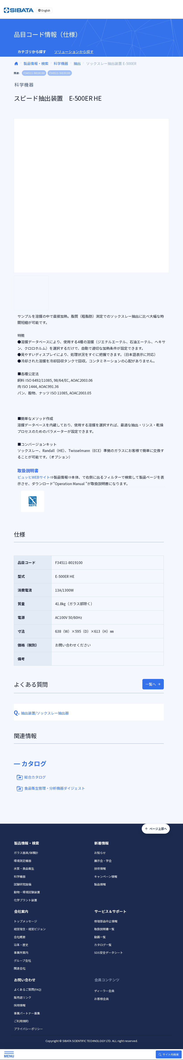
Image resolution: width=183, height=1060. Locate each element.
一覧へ (150, 684)
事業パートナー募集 (27, 1013)
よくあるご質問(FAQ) (27, 989)
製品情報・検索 (35, 63)
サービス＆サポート (110, 911)
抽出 (77, 63)
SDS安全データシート (108, 952)
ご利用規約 (21, 1021)
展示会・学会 (103, 861)
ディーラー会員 (104, 991)
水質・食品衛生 (24, 868)
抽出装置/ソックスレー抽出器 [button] (41, 713)
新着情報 (101, 843)
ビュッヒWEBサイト (33, 477)
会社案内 (21, 911)
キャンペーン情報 (105, 876)
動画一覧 (100, 937)
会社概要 (19, 937)
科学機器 (61, 63)
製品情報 (100, 884)
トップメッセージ (25, 921)
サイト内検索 (171, 1054)
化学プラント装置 (25, 900)
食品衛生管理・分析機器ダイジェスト (54, 788)
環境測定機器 (22, 861)
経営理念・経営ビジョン (30, 929)
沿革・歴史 (21, 945)
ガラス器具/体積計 (26, 853)
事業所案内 (21, 952)
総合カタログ (35, 776)
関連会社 (19, 968)
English (46, 10)
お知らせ (100, 853)
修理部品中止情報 (105, 921)
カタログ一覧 (103, 945)
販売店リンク (22, 997)
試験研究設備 (22, 884)
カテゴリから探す (32, 51)
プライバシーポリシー (28, 1029)
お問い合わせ (24, 979)
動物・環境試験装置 (27, 892)
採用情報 (19, 1005)
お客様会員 (101, 999)
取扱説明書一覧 (104, 929)
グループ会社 (22, 960)
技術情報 (100, 868)
